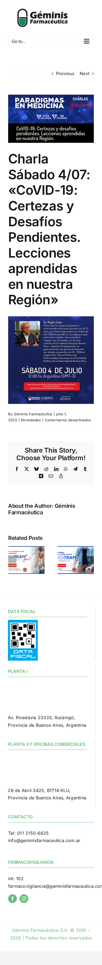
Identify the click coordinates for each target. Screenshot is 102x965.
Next (84, 73)
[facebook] (12, 898)
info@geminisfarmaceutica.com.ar (44, 840)
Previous (65, 73)
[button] (12, 560)
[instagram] (24, 898)
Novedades (31, 420)
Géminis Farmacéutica (33, 414)
